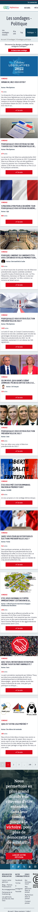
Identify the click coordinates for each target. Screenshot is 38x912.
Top (21, 32)
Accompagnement (8, 889)
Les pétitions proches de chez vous (8, 898)
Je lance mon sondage (19, 50)
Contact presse (28, 902)
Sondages (11, 39)
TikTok (17, 883)
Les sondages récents (5, 32)
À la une (14, 32)
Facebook (18, 880)
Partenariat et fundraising (7, 893)
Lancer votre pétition (19, 855)
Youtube (18, 891)
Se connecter (32, 2)
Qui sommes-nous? (28, 882)
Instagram (19, 888)
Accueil (27, 8)
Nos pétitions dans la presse (28, 889)
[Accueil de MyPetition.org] (11, 7)
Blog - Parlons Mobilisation (7, 885)
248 (30, 763)
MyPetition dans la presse (29, 896)
